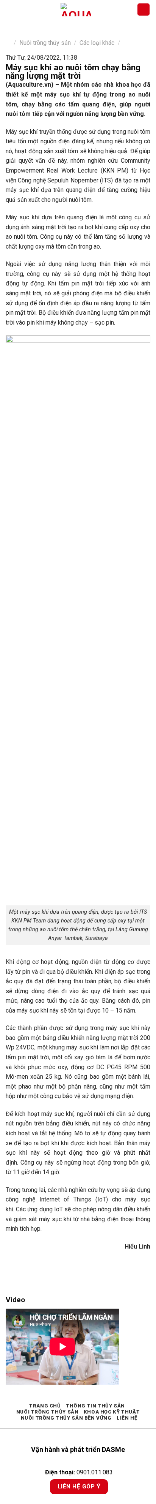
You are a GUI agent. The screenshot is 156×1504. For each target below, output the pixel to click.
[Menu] (10, 9)
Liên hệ (127, 1418)
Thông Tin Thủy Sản (95, 1406)
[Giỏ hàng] (143, 9)
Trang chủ (45, 1406)
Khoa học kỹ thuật (112, 1412)
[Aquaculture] (75, 9)
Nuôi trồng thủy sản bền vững (66, 1418)
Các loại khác (97, 42)
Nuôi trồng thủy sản (45, 42)
